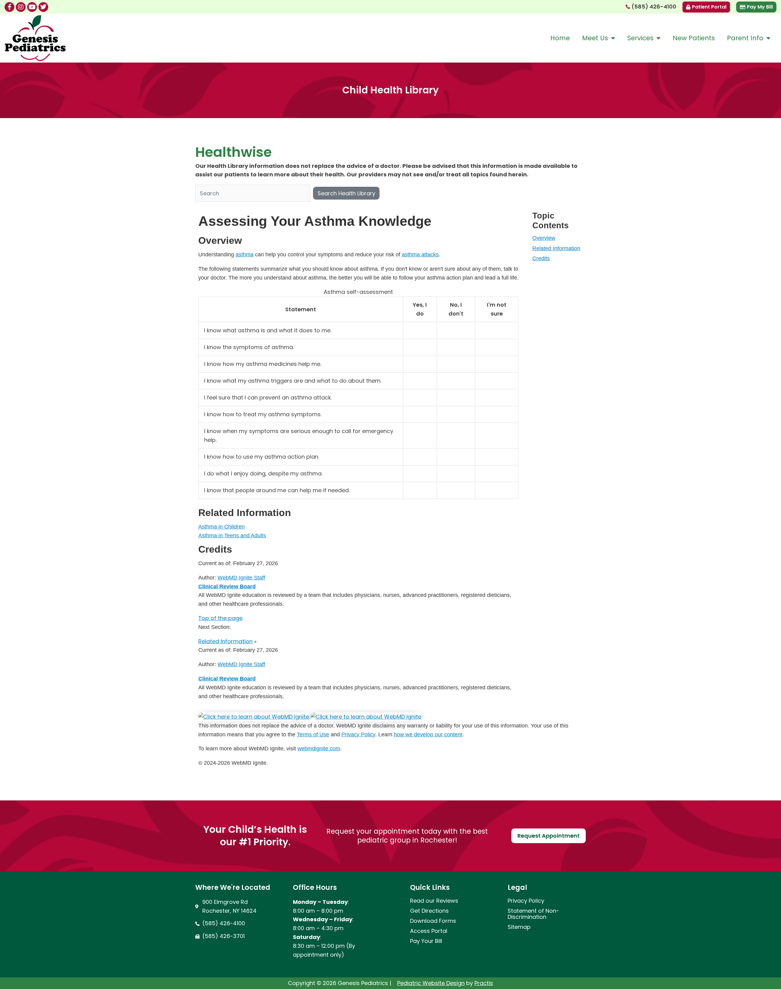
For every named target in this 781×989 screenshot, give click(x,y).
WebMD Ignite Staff (241, 664)
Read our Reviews (434, 901)
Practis (483, 983)
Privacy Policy (358, 734)
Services (640, 38)
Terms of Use (313, 734)
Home (560, 38)
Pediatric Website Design (431, 983)
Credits (541, 258)
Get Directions (429, 911)
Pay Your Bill (426, 941)
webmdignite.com (318, 748)
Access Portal (428, 931)
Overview (543, 238)
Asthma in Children (221, 527)
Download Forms (433, 921)
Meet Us (595, 38)
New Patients (694, 38)
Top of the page (220, 618)
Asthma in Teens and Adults (232, 535)
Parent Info (745, 38)
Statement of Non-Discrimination (533, 914)
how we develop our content (428, 734)
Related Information (556, 248)
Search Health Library (346, 193)
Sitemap (519, 927)
